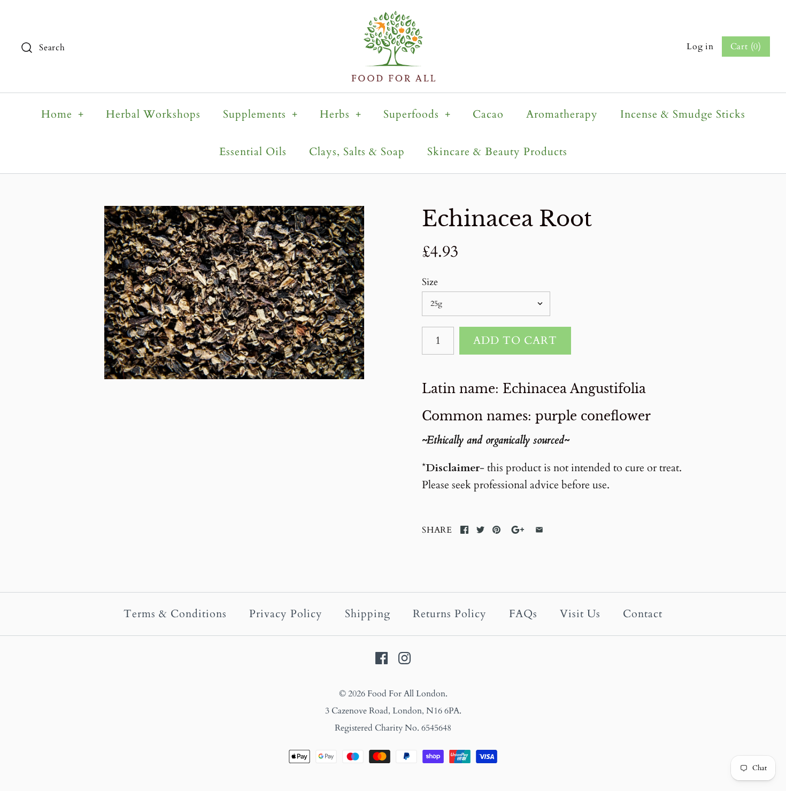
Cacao (488, 114)
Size (430, 282)
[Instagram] (404, 658)
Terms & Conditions (175, 613)
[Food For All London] (393, 19)
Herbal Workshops (153, 114)
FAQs (523, 613)
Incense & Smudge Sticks (682, 114)
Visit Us (580, 613)
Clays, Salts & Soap (357, 151)
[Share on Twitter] (480, 530)
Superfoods (417, 114)
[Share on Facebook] (464, 530)
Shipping (367, 613)
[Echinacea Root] (234, 292)
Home (62, 114)
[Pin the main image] (496, 530)
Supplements (260, 114)
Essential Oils (253, 151)
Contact (642, 613)
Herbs (340, 114)
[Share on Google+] (517, 530)
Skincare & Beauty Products (497, 151)
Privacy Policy (285, 613)
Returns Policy (450, 613)
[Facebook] (381, 658)
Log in (700, 46)
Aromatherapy (562, 114)
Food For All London (406, 694)
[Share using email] (539, 530)
